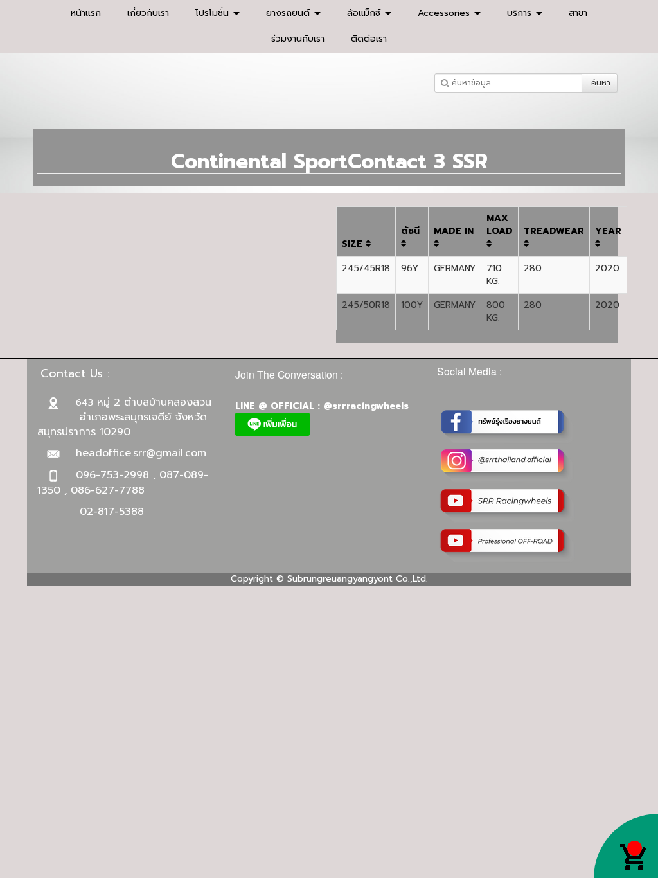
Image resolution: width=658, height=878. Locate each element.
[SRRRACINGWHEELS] (507, 465)
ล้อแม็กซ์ (365, 13)
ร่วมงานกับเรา (298, 39)
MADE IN (454, 231)
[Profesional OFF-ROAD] (507, 544)
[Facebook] (507, 425)
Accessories (445, 13)
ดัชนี (410, 231)
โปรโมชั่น (213, 13)
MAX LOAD (499, 224)
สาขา (578, 13)
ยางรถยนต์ (289, 13)
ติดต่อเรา (369, 39)
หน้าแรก (86, 13)
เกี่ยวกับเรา (148, 13)
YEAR (608, 231)
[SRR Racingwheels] (507, 505)
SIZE (354, 244)
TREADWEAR (554, 231)
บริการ (521, 13)
